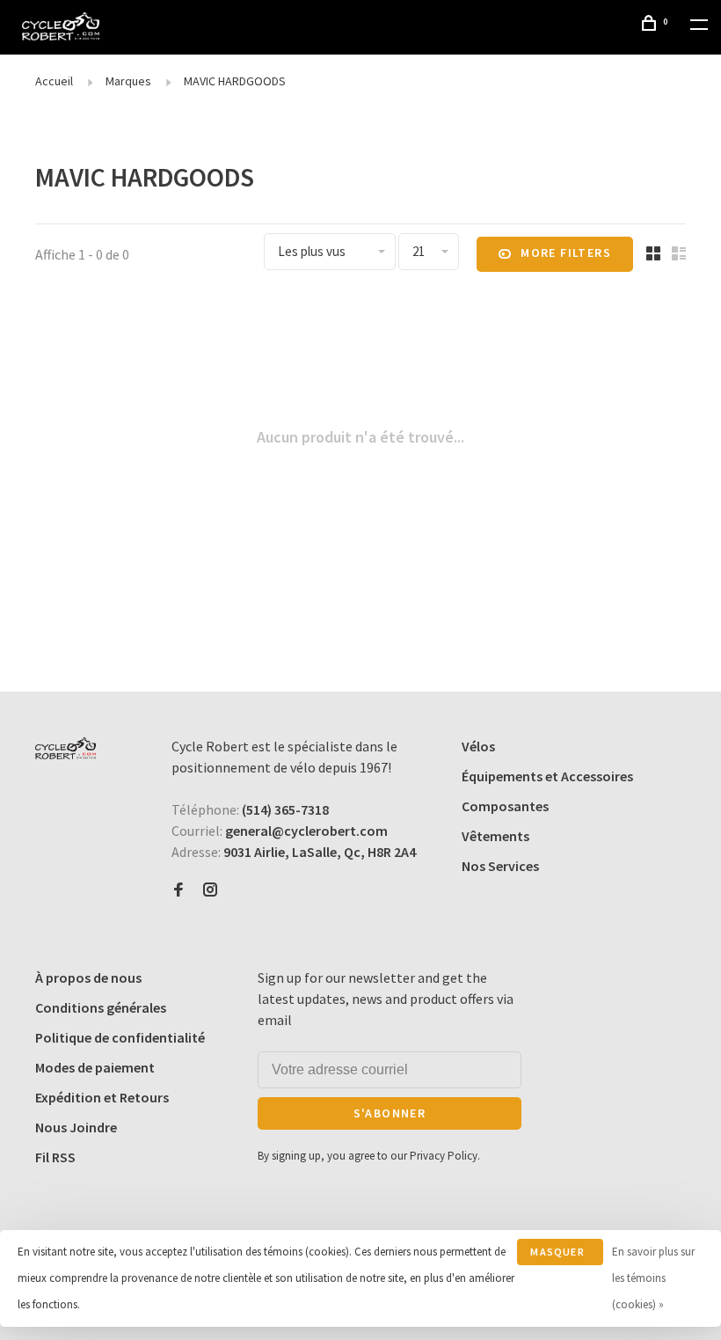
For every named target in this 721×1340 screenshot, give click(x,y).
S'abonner (389, 1113)
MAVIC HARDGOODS (235, 81)
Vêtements (495, 836)
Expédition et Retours (102, 1097)
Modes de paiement (95, 1067)
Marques (128, 81)
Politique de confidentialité (120, 1037)
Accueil (54, 81)
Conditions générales (100, 1007)
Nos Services (500, 866)
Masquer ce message (557, 1255)
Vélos (478, 746)
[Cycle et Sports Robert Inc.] (65, 748)
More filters (566, 252)
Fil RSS (55, 1157)
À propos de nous (88, 977)
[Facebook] (178, 890)
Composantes (505, 806)
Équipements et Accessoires (547, 776)
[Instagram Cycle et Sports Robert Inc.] (210, 890)
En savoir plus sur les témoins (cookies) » (653, 1278)
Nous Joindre (76, 1127)
